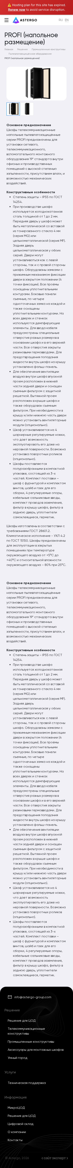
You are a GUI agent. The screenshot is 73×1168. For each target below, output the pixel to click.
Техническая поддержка (27, 1083)
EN (67, 20)
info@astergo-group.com (32, 997)
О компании (17, 1132)
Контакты (15, 1140)
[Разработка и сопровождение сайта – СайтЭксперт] (55, 1158)
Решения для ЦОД (22, 1020)
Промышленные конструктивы (31, 1041)
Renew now (16, 10)
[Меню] (6, 20)
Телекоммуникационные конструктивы (26, 1031)
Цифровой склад (20, 1124)
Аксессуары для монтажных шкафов (35, 1050)
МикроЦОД (16, 1108)
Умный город (17, 1058)
